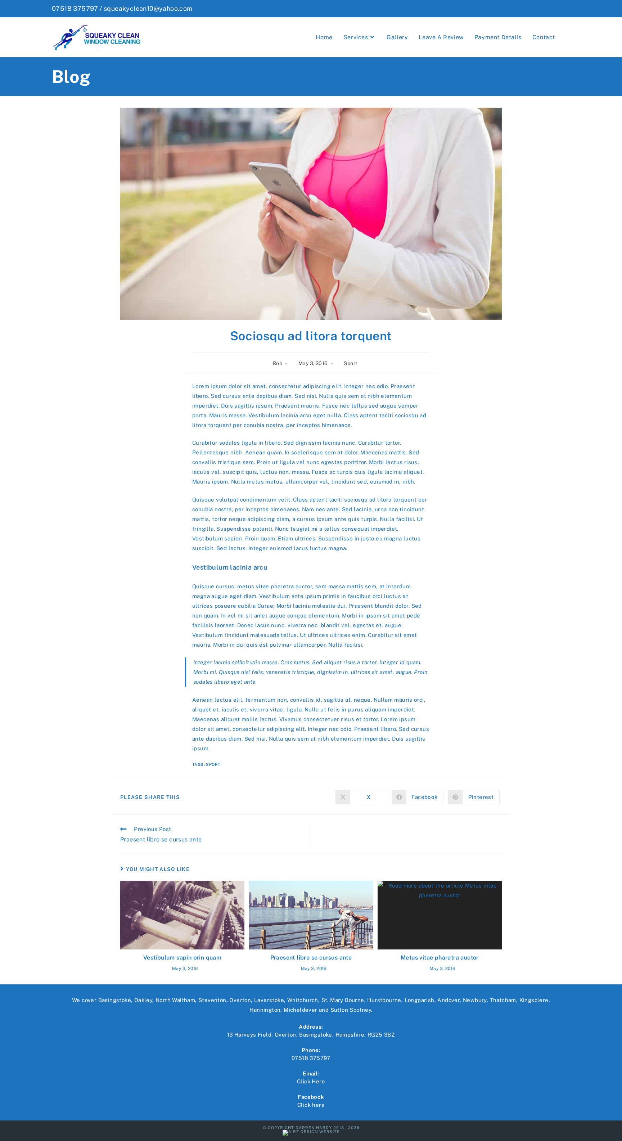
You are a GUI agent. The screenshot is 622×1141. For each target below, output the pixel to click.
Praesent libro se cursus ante (311, 957)
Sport (350, 363)
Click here (311, 1105)
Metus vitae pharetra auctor (440, 957)
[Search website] (568, 37)
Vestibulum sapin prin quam (182, 957)
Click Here (311, 1081)
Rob (277, 363)
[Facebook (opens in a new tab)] (566, 8)
